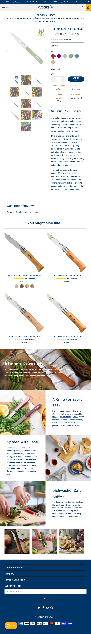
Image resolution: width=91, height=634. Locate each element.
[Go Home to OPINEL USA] (45, 7)
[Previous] (6, 50)
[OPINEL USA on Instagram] (52, 607)
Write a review (31, 212)
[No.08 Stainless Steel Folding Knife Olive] (27, 286)
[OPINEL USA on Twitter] (39, 607)
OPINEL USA (47, 617)
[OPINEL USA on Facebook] (43, 607)
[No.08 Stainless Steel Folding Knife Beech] (16, 286)
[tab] (56, 109)
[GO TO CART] (88, 7)
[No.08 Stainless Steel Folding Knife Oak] (32, 286)
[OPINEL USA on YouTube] (47, 607)
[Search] (84, 7)
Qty (52, 74)
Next (52, 15)
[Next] (46, 50)
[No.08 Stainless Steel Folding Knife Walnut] (21, 286)
